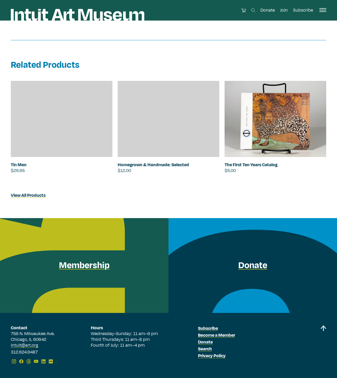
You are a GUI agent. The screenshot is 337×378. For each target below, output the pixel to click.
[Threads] (28, 361)
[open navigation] (322, 10)
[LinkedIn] (43, 361)
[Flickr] (50, 361)
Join (284, 10)
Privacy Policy (212, 356)
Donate (267, 10)
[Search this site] (253, 10)
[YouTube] (36, 361)
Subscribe (303, 10)
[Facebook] (21, 361)
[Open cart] (243, 10)
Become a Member (216, 335)
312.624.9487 (24, 352)
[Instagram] (14, 361)
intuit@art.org (24, 345)
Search (205, 349)
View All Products (28, 195)
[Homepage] (78, 15)
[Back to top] (323, 345)
